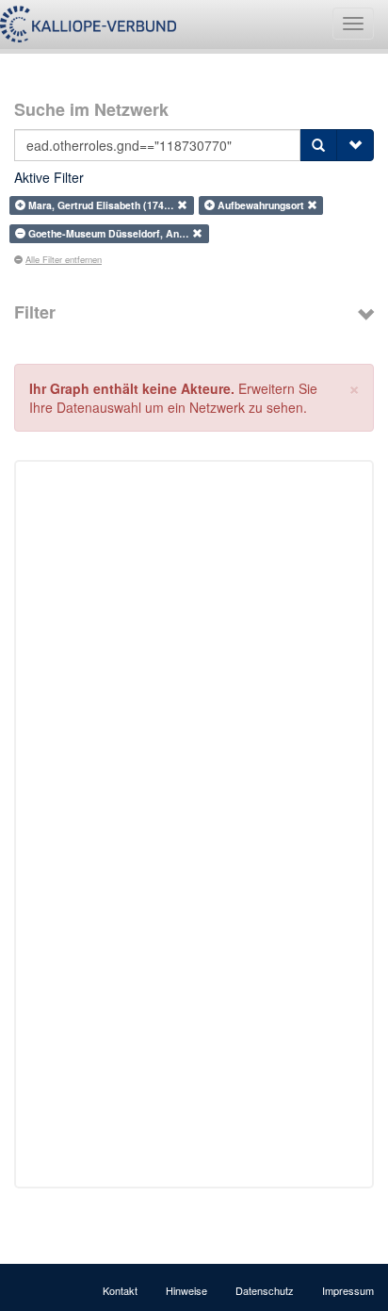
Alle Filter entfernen (63, 259)
